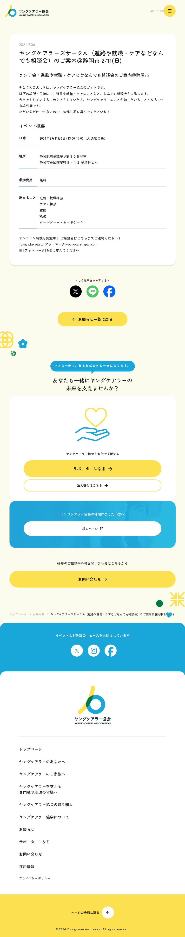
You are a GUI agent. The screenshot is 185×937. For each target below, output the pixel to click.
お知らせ (38, 614)
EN (162, 10)
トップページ (18, 614)
